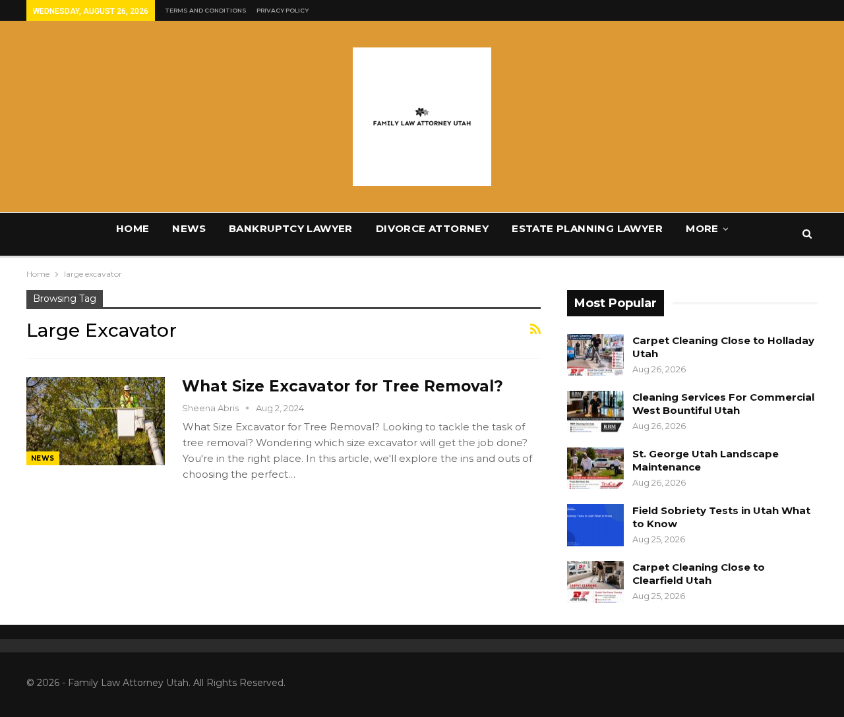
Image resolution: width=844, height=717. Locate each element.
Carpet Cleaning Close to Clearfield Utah (698, 574)
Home (133, 228)
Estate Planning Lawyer (587, 228)
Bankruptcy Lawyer (291, 228)
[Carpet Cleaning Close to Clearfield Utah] (595, 582)
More (702, 228)
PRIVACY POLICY (282, 10)
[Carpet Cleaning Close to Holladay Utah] (595, 355)
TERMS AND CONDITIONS (206, 10)
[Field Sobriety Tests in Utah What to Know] (595, 525)
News (189, 228)
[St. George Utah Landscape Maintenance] (595, 468)
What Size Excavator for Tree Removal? (342, 386)
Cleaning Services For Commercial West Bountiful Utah (723, 403)
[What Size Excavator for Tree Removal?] (95, 421)
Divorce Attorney (432, 228)
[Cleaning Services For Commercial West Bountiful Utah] (595, 412)
